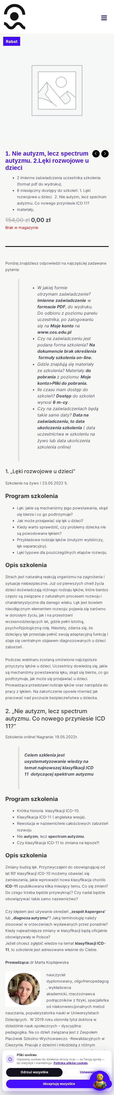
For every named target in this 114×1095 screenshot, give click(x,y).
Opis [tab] (9, 251)
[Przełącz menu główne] (104, 18)
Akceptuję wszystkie (59, 1084)
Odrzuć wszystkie (34, 1072)
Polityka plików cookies (70, 1063)
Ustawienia (89, 1072)
